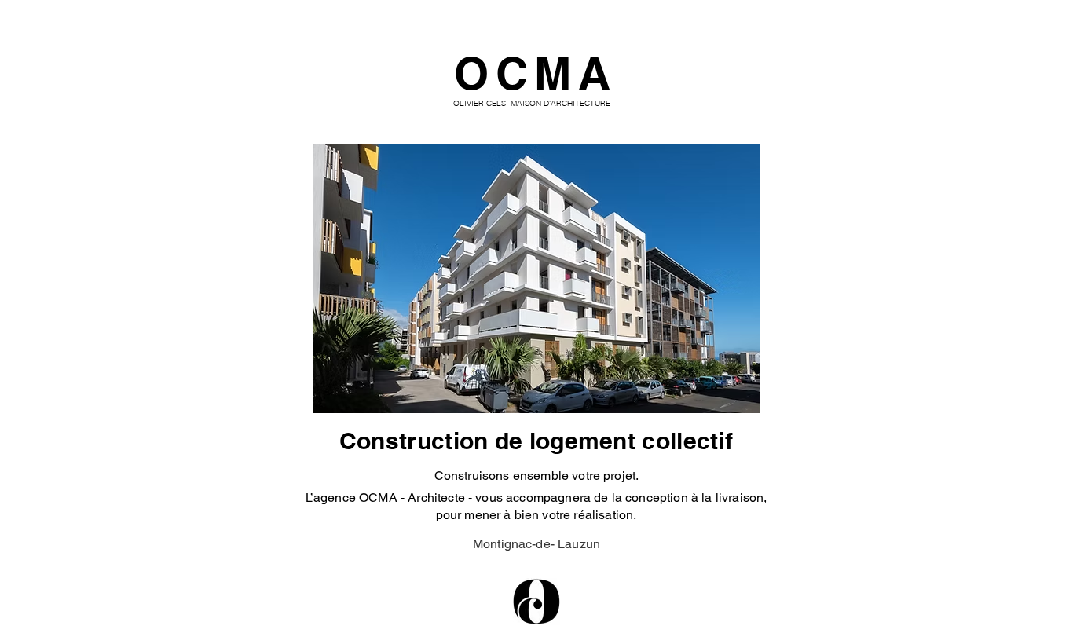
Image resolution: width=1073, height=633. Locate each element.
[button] (536, 278)
